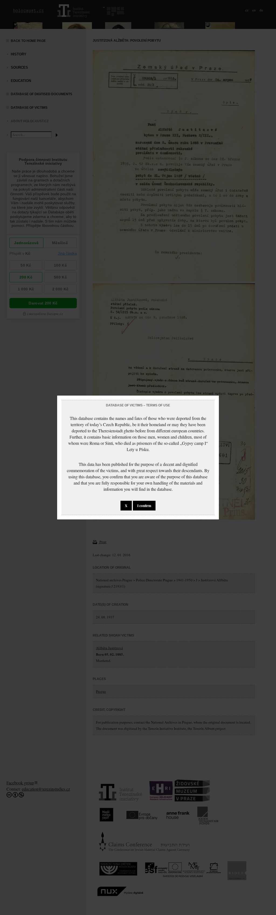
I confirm (144, 505)
